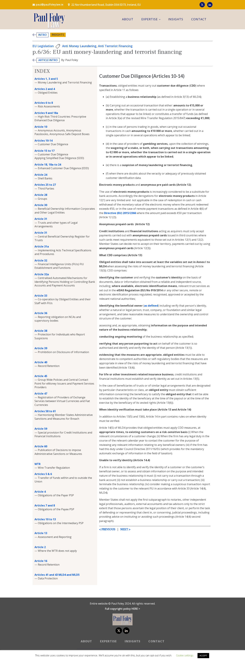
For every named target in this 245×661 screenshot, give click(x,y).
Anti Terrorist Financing (115, 46)
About (127, 19)
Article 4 (40, 491)
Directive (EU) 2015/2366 (120, 213)
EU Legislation (43, 46)
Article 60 (40, 446)
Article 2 (40, 547)
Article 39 (40, 348)
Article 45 (40, 376)
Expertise (149, 19)
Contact (198, 19)
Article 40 (40, 362)
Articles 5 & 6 (43, 474)
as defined (151, 305)
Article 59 (40, 429)
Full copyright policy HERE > (122, 609)
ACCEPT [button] (203, 655)
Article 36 (40, 313)
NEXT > (125, 529)
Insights (175, 19)
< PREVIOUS (107, 529)
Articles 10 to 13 (45, 519)
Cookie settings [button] (184, 655)
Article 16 (40, 561)
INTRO (42, 35)
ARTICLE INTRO (48, 60)
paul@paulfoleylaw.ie (49, 4)
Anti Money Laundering (79, 46)
